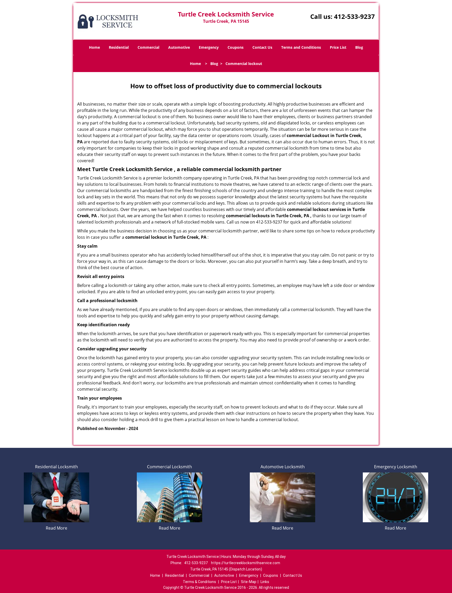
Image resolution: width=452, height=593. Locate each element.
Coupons (236, 47)
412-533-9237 (354, 16)
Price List (338, 47)
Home (94, 47)
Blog (359, 47)
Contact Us (262, 47)
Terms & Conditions (199, 582)
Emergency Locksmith (395, 467)
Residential (119, 47)
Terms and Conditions (301, 47)
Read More (56, 528)
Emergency (209, 47)
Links (265, 582)
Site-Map (248, 582)
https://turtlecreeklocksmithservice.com (245, 563)
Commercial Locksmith (169, 467)
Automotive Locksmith (283, 467)
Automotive (179, 47)
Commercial (148, 47)
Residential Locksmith (56, 467)
